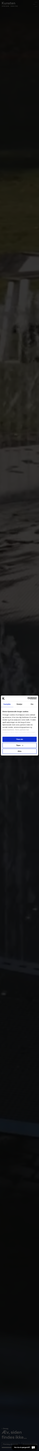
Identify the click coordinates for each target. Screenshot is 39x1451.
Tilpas (18, 745)
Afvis (19, 751)
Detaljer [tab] (19, 704)
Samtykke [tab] (7, 704)
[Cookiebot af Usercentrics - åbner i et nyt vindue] (28, 698)
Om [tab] (32, 704)
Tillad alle (19, 739)
